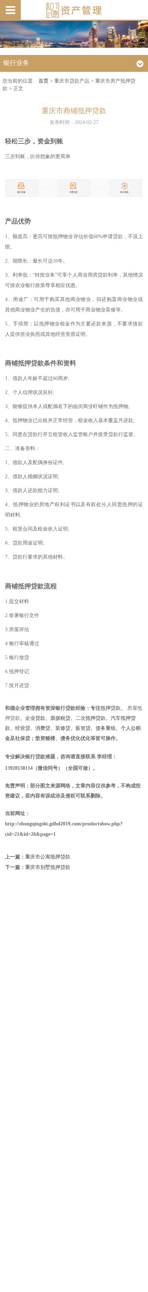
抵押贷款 (111, 708)
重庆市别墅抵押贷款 (47, 867)
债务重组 (106, 728)
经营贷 (22, 728)
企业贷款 (35, 718)
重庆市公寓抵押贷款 (47, 857)
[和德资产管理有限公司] (74, 10)
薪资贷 (83, 728)
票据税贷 (60, 718)
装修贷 (62, 728)
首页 (43, 81)
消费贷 (42, 728)
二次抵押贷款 (90, 718)
